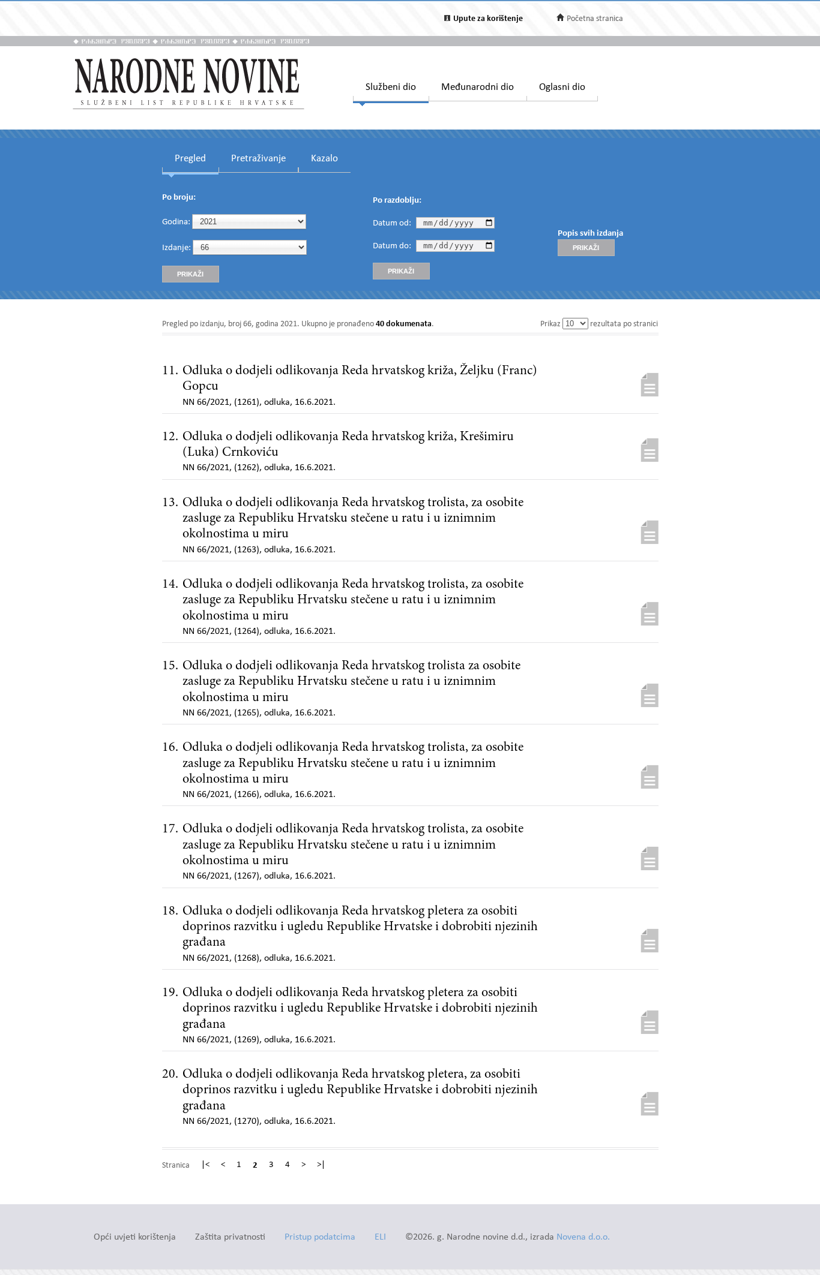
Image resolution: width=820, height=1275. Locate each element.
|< (205, 1165)
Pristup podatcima (320, 1237)
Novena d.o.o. (583, 1237)
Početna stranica (595, 18)
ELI (380, 1237)
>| (321, 1165)
